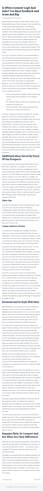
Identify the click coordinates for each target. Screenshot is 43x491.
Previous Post (6, 479)
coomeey (13, 238)
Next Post (38, 479)
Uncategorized (7, 18)
